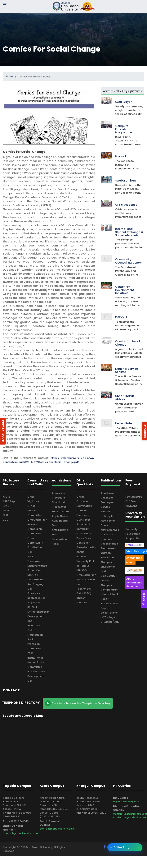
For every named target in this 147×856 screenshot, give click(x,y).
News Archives (110, 530)
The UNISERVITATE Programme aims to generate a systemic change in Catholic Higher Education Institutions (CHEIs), (128, 432)
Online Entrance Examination (84, 501)
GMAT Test (83, 520)
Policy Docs (83, 538)
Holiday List (108, 516)
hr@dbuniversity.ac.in (126, 801)
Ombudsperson (37, 520)
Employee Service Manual (107, 506)
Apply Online (60, 516)
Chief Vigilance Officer (33, 501)
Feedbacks (83, 515)
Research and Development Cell (36, 676)
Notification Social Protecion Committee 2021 (35, 644)
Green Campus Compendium (109, 585)
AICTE (6, 497)
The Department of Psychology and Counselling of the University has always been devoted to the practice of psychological (128, 271)
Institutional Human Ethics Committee (35, 662)
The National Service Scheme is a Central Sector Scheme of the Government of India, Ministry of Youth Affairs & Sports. (129, 380)
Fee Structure (60, 511)
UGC (6, 520)
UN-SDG (81, 570)
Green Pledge (109, 543)
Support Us (132, 538)
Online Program (126, 847)
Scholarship (83, 524)
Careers (81, 510)
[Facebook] (105, 846)
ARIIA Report (11, 501)
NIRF (5, 515)
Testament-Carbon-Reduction (108, 552)
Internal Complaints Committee (34, 528)
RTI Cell (32, 607)
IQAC (6, 506)
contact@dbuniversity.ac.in (20, 833)
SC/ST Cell (34, 602)
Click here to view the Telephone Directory (81, 703)
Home (9, 76)
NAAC (6, 510)
